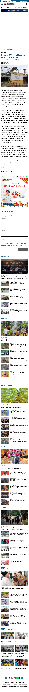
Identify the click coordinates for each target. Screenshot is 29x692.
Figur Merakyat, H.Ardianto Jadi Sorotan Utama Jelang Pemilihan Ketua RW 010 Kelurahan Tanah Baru (18, 473)
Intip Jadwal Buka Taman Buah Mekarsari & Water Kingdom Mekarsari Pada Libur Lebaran (14, 406)
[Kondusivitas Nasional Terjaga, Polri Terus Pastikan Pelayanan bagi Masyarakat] (5, 290)
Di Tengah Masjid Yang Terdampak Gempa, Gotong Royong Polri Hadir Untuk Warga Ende (7, 655)
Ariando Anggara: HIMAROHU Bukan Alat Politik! (17, 501)
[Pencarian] (27, 4)
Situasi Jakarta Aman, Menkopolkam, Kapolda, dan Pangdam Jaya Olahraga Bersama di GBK (14, 528)
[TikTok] (20, 678)
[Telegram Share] (23, 177)
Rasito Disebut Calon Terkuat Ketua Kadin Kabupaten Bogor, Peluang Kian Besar (12, 467)
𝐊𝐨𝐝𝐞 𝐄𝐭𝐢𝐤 (21, 682)
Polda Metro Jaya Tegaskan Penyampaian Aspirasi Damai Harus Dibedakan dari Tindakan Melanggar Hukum (14, 277)
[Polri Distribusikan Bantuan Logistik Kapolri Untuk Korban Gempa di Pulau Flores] (7, 662)
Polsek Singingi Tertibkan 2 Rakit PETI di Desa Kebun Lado (12, 339)
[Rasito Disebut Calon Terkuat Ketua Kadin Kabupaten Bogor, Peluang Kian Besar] (14, 456)
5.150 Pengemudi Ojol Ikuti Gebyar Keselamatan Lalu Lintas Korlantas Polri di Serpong (19, 311)
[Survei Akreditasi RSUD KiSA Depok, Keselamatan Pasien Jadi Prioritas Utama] (5, 602)
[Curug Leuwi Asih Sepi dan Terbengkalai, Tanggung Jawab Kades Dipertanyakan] (5, 441)
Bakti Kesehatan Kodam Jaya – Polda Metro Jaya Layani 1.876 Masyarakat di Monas (18, 609)
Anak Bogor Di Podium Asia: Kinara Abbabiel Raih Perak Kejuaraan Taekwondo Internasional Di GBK (17, 541)
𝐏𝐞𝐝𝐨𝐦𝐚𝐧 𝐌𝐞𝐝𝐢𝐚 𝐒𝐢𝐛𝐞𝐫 (7, 684)
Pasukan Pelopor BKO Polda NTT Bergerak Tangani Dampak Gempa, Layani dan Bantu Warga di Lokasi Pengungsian (21, 655)
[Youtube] (14, 678)
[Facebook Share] (14, 177)
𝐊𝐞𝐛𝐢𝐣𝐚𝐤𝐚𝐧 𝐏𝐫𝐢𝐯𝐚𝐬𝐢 (23, 684)
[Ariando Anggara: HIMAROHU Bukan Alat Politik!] (5, 502)
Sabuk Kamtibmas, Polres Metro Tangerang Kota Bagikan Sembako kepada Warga (18, 304)
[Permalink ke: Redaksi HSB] (2, 63)
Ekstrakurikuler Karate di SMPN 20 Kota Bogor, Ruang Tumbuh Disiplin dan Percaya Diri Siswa (19, 534)
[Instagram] (12, 678)
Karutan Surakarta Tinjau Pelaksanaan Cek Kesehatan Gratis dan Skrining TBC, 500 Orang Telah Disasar (17, 616)
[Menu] (2, 4)
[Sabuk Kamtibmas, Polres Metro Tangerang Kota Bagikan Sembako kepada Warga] (5, 304)
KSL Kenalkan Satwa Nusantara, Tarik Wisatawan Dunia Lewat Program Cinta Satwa (18, 433)
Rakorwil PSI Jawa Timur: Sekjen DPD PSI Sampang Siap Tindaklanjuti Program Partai (18, 480)
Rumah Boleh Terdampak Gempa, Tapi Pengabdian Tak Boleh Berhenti (6, 641)
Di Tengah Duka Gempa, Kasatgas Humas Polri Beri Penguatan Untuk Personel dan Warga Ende (20, 641)
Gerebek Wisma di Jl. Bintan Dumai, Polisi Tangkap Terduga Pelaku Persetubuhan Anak (18, 373)
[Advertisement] (14, 28)
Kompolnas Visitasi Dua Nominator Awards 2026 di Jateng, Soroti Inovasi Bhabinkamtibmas (17, 297)
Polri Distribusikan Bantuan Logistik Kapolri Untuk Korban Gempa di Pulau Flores (7, 668)
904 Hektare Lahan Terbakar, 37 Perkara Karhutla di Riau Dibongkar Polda (18, 352)
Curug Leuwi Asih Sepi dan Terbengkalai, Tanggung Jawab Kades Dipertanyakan (18, 440)
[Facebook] (6, 678)
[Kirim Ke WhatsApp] (27, 177)
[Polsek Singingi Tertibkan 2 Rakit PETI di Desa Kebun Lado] (14, 328)
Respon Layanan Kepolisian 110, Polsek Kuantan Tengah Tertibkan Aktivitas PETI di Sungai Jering (18, 345)
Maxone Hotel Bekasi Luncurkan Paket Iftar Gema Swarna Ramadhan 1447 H (18, 412)
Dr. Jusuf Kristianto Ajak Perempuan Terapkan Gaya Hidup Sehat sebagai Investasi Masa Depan (19, 623)
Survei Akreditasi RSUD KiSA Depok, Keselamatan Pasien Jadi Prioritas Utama (18, 602)
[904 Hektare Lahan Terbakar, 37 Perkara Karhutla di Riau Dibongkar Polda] (5, 353)
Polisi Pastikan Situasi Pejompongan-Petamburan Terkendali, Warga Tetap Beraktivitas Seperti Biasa (17, 283)
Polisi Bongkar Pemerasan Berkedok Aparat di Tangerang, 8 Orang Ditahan (18, 359)
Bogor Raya (4, 52)
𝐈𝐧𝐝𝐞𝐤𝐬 (15, 684)
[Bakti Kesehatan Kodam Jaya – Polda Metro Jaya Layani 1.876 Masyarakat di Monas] (5, 609)
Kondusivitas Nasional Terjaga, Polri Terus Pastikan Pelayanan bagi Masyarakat (18, 290)
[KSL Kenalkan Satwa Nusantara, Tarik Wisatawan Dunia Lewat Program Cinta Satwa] (5, 434)
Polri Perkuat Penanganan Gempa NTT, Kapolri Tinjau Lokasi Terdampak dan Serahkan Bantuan (21, 668)
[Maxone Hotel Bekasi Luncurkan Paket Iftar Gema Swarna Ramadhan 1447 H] (5, 413)
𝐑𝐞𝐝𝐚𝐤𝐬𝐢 (7, 682)
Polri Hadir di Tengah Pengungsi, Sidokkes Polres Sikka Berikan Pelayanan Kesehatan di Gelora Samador (18, 594)
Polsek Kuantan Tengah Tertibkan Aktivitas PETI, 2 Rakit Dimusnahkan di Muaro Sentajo (18, 366)
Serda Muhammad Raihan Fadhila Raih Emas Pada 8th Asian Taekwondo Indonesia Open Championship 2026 (19, 548)
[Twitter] (9, 678)
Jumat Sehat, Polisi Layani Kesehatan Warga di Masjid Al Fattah (13, 589)
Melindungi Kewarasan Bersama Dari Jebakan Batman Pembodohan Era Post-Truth (18, 487)
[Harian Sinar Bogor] (9, 4)
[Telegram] (23, 678)
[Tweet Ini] (17, 177)
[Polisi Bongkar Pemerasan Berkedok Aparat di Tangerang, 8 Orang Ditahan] (5, 360)
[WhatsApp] (17, 678)
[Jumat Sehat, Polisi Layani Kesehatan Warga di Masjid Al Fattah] (14, 578)
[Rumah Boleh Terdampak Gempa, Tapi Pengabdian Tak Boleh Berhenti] (7, 635)
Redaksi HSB (6, 62)
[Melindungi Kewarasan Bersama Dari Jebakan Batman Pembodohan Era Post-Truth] (5, 488)
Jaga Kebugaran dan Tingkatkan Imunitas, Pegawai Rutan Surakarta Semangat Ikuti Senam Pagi (18, 555)
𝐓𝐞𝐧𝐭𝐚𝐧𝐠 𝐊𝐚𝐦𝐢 (14, 682)
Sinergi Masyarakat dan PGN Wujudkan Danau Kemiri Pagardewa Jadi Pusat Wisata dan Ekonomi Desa (18, 419)
